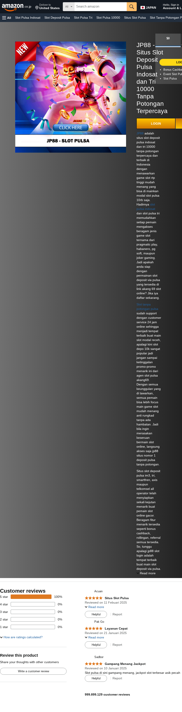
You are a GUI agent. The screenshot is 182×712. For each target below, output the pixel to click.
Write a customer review (33, 671)
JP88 (140, 133)
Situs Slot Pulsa (135, 17)
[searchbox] (100, 6)
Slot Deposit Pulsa (57, 17)
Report (117, 614)
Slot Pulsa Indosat (27, 17)
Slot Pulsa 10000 (108, 17)
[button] (47, 6)
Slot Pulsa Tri (83, 17)
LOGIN (156, 123)
